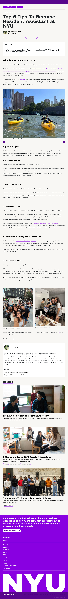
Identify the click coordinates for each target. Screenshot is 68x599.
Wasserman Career (53, 223)
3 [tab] (31, 142)
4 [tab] (33, 142)
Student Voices (28, 423)
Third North (22, 79)
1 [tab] (27, 142)
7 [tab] (39, 142)
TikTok (5, 555)
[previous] (4, 142)
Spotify (5, 557)
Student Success (59, 597)
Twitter (12, 6)
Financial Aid (44, 594)
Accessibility (7, 568)
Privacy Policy (7, 563)
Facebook (6, 6)
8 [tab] (41, 142)
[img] (34, 399)
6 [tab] (37, 142)
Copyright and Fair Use (10, 565)
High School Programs (57, 594)
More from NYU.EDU (9, 595)
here (59, 332)
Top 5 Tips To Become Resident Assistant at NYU (16, 372)
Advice (5, 540)
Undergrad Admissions (31, 594)
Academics (6, 538)
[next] (64, 142)
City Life (6, 464)
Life (4, 535)
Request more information (11, 530)
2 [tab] (29, 142)
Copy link (19, 7)
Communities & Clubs (20, 38)
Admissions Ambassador (40, 223)
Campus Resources (8, 38)
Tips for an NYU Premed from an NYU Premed (15, 375)
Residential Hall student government (26, 241)
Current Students (31, 38)
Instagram (6, 544)
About (5, 560)
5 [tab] (35, 142)
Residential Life (41, 38)
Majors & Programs (8, 505)
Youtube (5, 552)
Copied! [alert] (20, 8)
